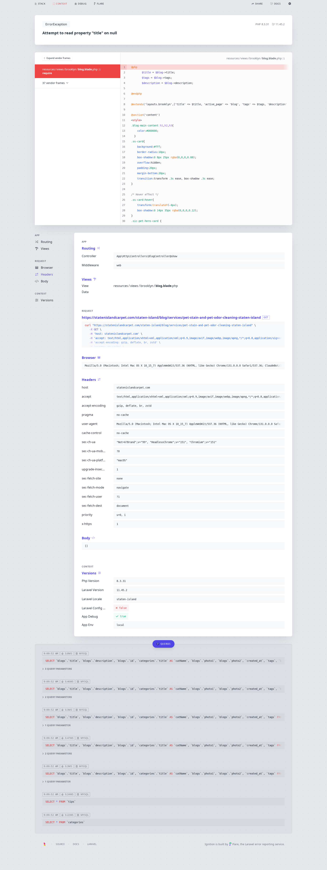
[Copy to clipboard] (280, 256)
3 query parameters (58, 668)
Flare (235, 844)
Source (60, 844)
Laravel (92, 844)
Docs (76, 844)
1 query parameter (58, 725)
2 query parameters (58, 697)
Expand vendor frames (58, 58)
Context (40, 293)
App (37, 235)
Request (40, 261)
